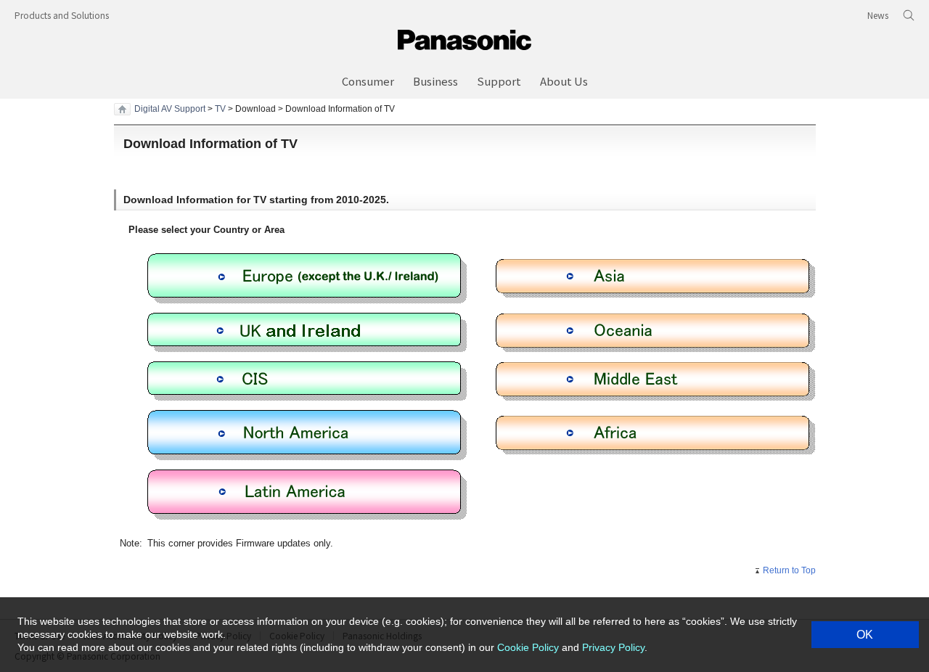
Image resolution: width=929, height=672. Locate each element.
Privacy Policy (613, 647)
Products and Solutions (62, 15)
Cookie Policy (528, 647)
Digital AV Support (169, 109)
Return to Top (789, 570)
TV (220, 109)
